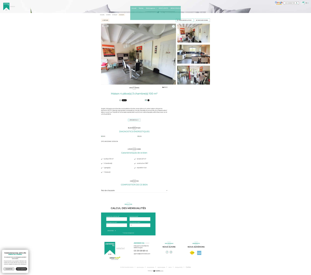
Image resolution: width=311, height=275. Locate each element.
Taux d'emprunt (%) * (135, 222)
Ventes (141, 8)
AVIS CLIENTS (163, 8)
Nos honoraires (140, 267)
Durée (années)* (134, 216)
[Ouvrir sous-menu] (156, 8)
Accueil (134, 8)
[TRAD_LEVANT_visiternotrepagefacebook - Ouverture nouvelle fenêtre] (167, 252)
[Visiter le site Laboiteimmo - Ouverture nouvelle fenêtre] (158, 271)
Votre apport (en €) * (111, 222)
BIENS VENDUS (176, 8)
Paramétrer (9, 269)
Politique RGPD (178, 267)
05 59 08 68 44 (141, 251)
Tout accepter (21, 269)
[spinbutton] (140, 225)
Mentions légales (161, 267)
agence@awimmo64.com (142, 253)
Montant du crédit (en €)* (112, 216)
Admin (170, 267)
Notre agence (150, 8)
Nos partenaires (150, 267)
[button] (191, 82)
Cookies (188, 267)
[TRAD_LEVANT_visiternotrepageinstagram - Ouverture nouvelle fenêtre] (171, 252)
